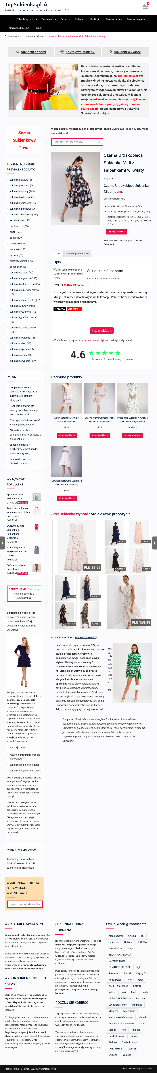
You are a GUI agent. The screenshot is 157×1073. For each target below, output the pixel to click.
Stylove (113, 1042)
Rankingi (94, 19)
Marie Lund (129, 1011)
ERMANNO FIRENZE (119, 967)
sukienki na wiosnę (20, 337)
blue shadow (115, 948)
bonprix (132, 948)
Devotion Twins (117, 960)
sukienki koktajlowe (20, 197)
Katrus (112, 992)
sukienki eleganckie (20, 278)
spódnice (15, 266)
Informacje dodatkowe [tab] (77, 253)
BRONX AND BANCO (120, 954)
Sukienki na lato (114, 19)
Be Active (114, 942)
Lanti (133, 992)
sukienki (77, 666)
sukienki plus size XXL (22, 300)
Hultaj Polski (115, 979)
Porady (38, 28)
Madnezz (137, 1004)
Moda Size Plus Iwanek (121, 1023)
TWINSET (133, 1048)
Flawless (113, 973)
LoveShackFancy (118, 1004)
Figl (138, 967)
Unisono (113, 1054)
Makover (113, 1011)
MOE (142, 1023)
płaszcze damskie (19, 261)
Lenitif (145, 992)
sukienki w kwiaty (19, 305)
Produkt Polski (116, 1036)
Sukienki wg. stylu (25, 19)
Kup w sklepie (118, 231)
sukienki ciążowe (19, 272)
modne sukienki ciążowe (96, 340)
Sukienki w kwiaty (127, 52)
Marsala (142, 1017)
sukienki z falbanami (36, 36)
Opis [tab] (58, 253)
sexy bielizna (17, 220)
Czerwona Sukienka (19, 28)
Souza (133, 1036)
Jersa (140, 979)
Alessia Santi (116, 935)
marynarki (15, 249)
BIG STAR (143, 942)
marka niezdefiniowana (121, 1017)
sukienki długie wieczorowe (25, 290)
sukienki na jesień (19, 349)
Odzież (64, 19)
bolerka (14, 237)
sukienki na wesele (20, 360)
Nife (124, 1029)
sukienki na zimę (18, 355)
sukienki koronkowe (20, 202)
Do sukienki (47, 19)
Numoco (136, 1029)
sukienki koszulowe (20, 311)
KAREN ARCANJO (118, 986)
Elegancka (18, 1002)
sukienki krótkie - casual (23, 284)
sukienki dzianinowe (20, 208)
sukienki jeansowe (19, 185)
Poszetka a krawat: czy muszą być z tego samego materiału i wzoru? (24, 410)
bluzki (13, 232)
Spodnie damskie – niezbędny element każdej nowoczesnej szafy (24, 449)
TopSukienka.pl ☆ (26, 4)
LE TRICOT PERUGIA (120, 998)
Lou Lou (140, 998)
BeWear (128, 942)
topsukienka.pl (38, 965)
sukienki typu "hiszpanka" (23, 317)
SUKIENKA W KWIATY (85, 637)
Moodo (112, 1029)
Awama (132, 935)
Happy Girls (142, 973)
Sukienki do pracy (136, 19)
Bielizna (79, 19)
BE (142, 935)
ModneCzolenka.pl (17, 863)
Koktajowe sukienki (80, 52)
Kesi (123, 992)
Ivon (129, 979)
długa (40, 998)
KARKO (137, 986)
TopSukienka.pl (113, 719)
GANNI (127, 973)
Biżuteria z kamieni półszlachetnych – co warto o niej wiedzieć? (25, 434)
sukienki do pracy (19, 191)
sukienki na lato (18, 343)
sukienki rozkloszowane (23, 327)
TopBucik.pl (13, 859)
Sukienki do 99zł (33, 52)
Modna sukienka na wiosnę (110, 659)
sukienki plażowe (19, 179)
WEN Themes (146, 1069)
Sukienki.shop (129, 1042)
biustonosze (16, 226)
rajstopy (14, 255)
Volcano (127, 1054)
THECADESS (115, 1048)
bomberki (15, 243)
